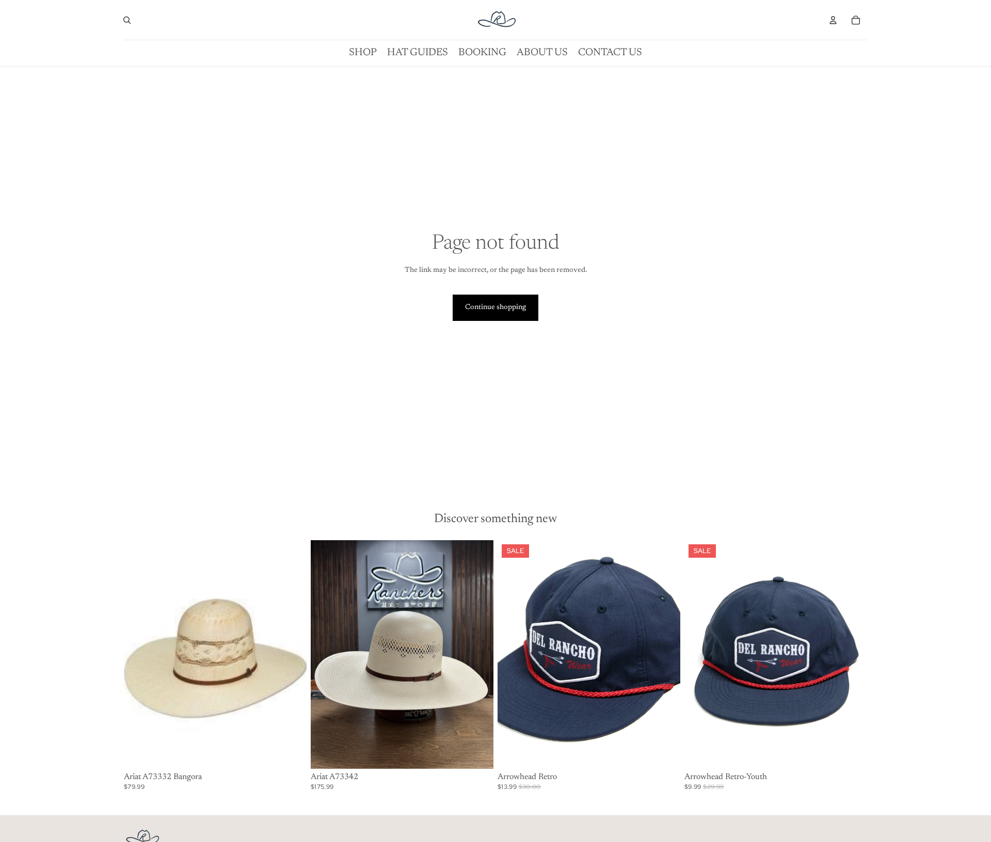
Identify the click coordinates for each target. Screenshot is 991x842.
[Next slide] (851, 654)
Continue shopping (495, 307)
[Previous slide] (699, 654)
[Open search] (127, 20)
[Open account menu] (833, 20)
